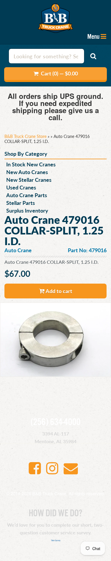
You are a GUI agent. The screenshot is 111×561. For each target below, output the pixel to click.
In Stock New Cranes (31, 164)
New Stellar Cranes (29, 179)
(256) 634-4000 (55, 422)
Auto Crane (18, 250)
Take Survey (55, 540)
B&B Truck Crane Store (25, 136)
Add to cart (58, 291)
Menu (93, 37)
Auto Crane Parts (26, 195)
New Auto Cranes (27, 172)
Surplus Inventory (27, 210)
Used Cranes (21, 187)
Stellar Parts (20, 202)
